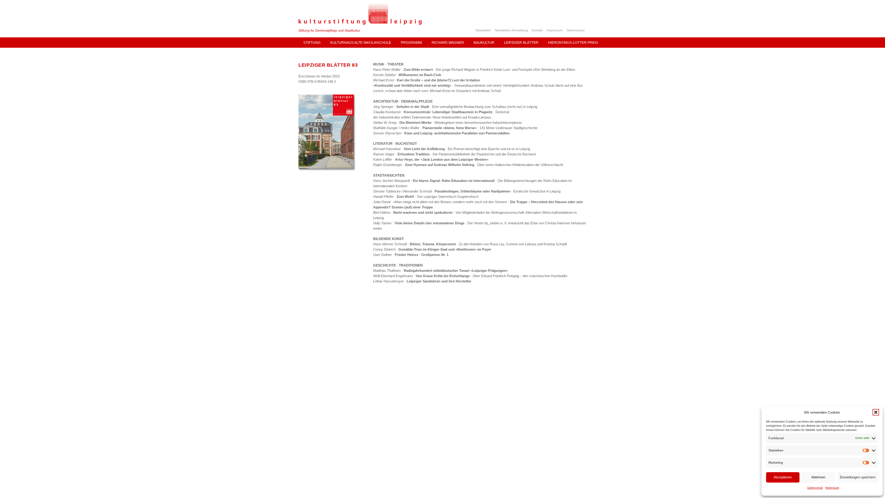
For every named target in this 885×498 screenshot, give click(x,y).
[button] (875, 412)
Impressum (832, 487)
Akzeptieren (783, 477)
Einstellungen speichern (858, 477)
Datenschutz (815, 487)
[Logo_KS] (360, 14)
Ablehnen (818, 477)
